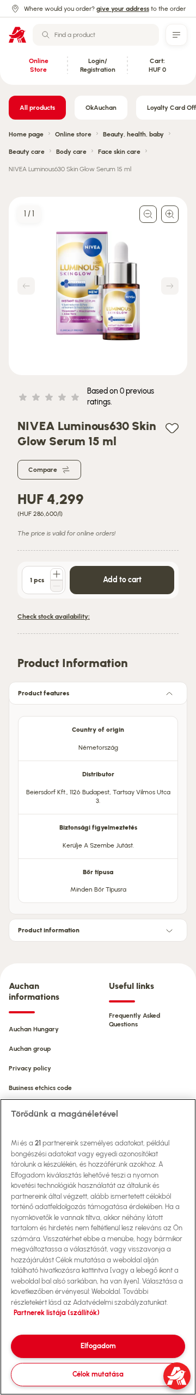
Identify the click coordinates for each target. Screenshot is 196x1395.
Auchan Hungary (34, 1029)
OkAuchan (101, 107)
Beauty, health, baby (133, 134)
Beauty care (27, 151)
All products (37, 107)
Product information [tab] (48, 930)
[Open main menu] (176, 35)
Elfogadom (98, 1346)
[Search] (45, 34)
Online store (73, 134)
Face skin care (119, 151)
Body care (71, 151)
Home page (26, 134)
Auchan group (30, 1049)
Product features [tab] (43, 693)
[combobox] (96, 35)
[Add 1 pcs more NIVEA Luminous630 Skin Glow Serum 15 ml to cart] (56, 574)
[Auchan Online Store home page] (17, 34)
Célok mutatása (98, 1374)
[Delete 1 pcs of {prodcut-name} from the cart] (56, 586)
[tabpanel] (98, 806)
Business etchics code (40, 1088)
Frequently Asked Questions (134, 1020)
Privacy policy (30, 1068)
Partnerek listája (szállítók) (57, 1313)
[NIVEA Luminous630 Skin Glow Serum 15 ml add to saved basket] (172, 427)
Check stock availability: (53, 616)
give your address (122, 9)
